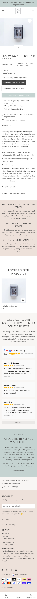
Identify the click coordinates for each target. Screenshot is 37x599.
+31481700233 (12, 487)
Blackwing (7, 59)
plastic (5, 216)
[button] (33, 11)
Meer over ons (18, 471)
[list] (18, 34)
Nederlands (5, 574)
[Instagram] (11, 570)
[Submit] (32, 506)
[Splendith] (18, 11)
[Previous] (15, 47)
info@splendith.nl (15, 483)
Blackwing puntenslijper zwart (14, 82)
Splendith (10, 588)
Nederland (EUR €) (20, 574)
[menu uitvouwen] (3, 11)
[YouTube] (16, 570)
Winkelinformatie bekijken (13, 109)
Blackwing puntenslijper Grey (13, 88)
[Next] (22, 47)
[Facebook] (2, 570)
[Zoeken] (28, 11)
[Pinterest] (7, 570)
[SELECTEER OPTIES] (23, 300)
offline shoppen (7, 553)
